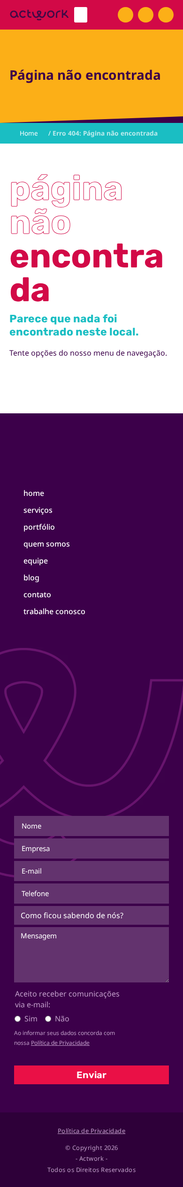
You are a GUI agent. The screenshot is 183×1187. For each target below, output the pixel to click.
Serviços (38, 510)
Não (62, 1018)
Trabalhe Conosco (54, 611)
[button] (80, 15)
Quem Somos (46, 544)
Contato (37, 594)
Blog (31, 577)
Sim (31, 1018)
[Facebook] (125, 15)
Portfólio (39, 527)
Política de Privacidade (60, 1043)
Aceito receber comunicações (67, 999)
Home (33, 493)
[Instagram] (145, 15)
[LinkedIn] (166, 15)
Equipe (35, 560)
